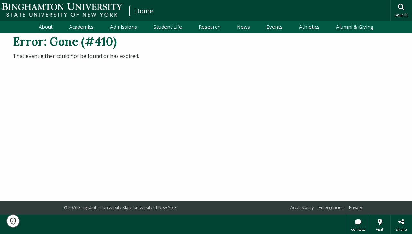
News (243, 26)
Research (209, 26)
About (46, 26)
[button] (13, 221)
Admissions (123, 26)
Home (144, 10)
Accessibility (302, 207)
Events (275, 26)
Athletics (309, 26)
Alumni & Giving (354, 26)
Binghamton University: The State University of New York (62, 10)
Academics (81, 26)
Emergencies (331, 207)
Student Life (168, 26)
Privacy (355, 207)
